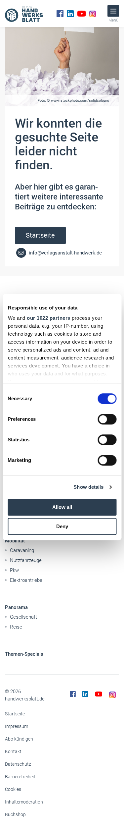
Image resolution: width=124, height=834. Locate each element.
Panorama (16, 607)
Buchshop (15, 814)
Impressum (16, 726)
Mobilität (15, 541)
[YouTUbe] (81, 14)
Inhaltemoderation (24, 802)
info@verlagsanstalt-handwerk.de (64, 253)
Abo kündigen (19, 739)
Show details (88, 487)
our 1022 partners (48, 318)
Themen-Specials (24, 654)
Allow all (62, 507)
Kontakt (13, 751)
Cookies (13, 789)
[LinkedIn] (70, 14)
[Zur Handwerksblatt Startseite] (24, 14)
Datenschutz (18, 764)
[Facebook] (60, 14)
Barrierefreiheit (20, 776)
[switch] (107, 419)
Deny (62, 526)
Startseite (40, 235)
